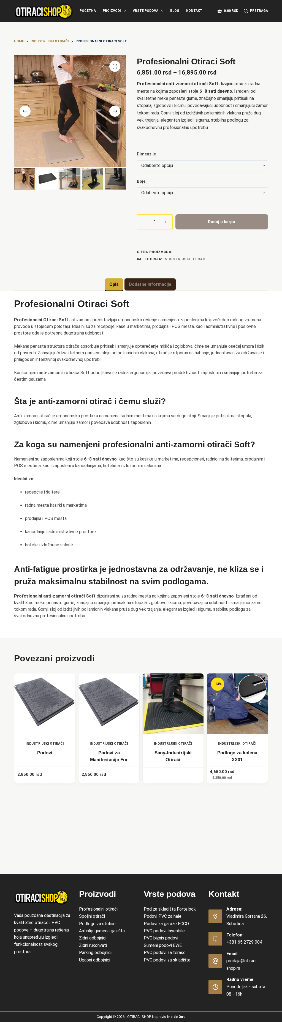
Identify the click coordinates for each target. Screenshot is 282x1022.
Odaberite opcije (60, 774)
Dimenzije (146, 154)
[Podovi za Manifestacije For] (108, 703)
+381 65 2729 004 (244, 942)
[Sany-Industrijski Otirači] (173, 703)
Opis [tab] (114, 284)
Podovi (44, 752)
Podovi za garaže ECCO (166, 923)
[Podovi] (44, 703)
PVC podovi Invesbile (164, 930)
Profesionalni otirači (98, 909)
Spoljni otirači (92, 916)
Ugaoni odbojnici (94, 960)
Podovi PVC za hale (162, 916)
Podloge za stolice (97, 923)
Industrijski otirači (185, 259)
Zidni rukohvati (93, 945)
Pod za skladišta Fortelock (170, 909)
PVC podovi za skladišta (167, 960)
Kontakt (194, 11)
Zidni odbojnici (92, 938)
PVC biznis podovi (161, 938)
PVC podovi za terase (165, 952)
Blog (174, 11)
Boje (141, 181)
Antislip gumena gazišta (102, 930)
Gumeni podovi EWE (163, 945)
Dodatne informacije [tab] (150, 284)
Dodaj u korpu (221, 221)
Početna (88, 11)
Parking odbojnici (95, 952)
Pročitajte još (173, 774)
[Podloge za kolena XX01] (237, 703)
